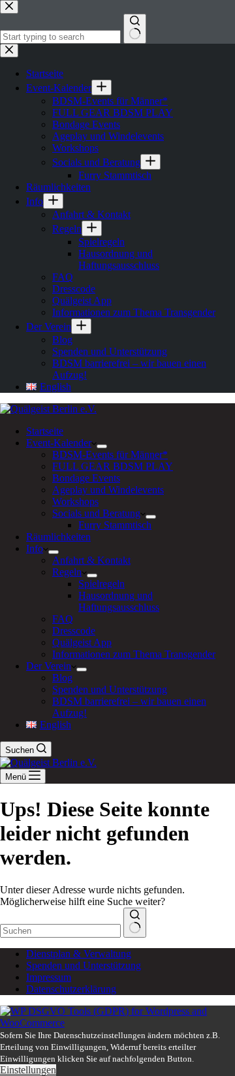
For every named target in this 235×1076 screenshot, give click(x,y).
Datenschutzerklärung (71, 988)
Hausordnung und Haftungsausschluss (118, 601)
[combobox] (60, 931)
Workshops (75, 501)
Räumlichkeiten (58, 536)
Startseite (44, 431)
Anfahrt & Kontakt (91, 560)
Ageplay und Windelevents (108, 489)
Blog (62, 677)
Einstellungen (28, 1069)
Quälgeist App (82, 642)
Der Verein (48, 665)
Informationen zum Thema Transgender (133, 654)
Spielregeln (101, 583)
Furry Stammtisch (114, 524)
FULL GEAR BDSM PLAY (112, 466)
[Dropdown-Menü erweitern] (102, 446)
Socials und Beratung (96, 513)
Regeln (67, 571)
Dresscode (73, 630)
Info (34, 548)
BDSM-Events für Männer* (110, 454)
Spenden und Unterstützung (109, 689)
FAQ (62, 618)
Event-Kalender (58, 442)
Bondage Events (86, 478)
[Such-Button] (134, 923)
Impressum (48, 977)
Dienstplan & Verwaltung (78, 953)
